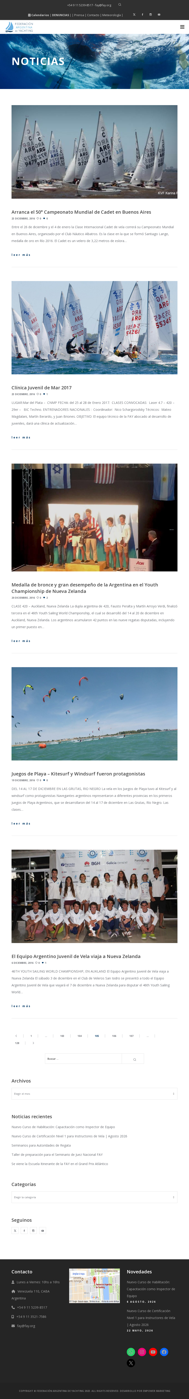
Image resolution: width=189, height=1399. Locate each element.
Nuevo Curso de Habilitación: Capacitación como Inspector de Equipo (63, 1127)
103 (62, 1036)
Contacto (93, 15)
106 (114, 1036)
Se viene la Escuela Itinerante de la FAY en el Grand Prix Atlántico (60, 1164)
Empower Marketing (156, 1391)
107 (131, 1036)
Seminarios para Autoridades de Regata (41, 1145)
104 (79, 1036)
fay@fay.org (26, 1326)
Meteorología (111, 15)
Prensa (79, 15)
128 (17, 1043)
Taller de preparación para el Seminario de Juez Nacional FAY (57, 1154)
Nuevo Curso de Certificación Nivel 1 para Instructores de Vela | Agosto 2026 (69, 1136)
